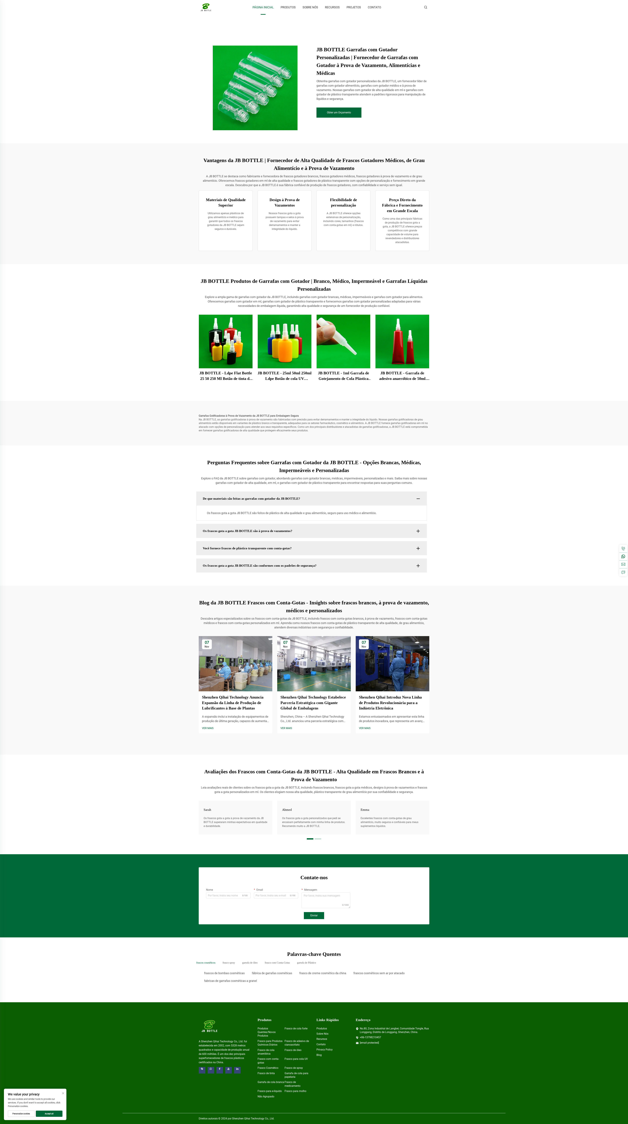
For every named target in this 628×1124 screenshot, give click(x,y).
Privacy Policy (324, 1049)
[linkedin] (237, 1070)
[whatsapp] (623, 556)
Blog (319, 1055)
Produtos (288, 7)
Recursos (332, 7)
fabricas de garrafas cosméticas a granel (230, 980)
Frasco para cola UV (296, 1058)
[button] (310, 839)
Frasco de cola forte (296, 1028)
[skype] (202, 1070)
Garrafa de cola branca (271, 1082)
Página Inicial (263, 7)
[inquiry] (623, 572)
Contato (374, 7)
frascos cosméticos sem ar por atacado (379, 973)
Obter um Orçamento (339, 112)
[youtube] (228, 1070)
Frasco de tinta (266, 1073)
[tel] (623, 549)
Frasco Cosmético (268, 1067)
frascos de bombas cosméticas (224, 973)
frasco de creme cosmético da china (322, 973)
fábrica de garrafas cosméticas (272, 973)
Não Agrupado (266, 1096)
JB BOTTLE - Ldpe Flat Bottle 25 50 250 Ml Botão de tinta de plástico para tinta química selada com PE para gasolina (225, 376)
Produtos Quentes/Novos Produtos (267, 1032)
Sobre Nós (310, 7)
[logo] (209, 1025)
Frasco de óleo (293, 1050)
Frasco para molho (295, 1091)
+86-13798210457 (370, 1037)
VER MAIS (208, 728)
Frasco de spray (294, 1067)
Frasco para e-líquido (270, 1091)
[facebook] (219, 1070)
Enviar (314, 915)
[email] (623, 564)
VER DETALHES (226, 341)
